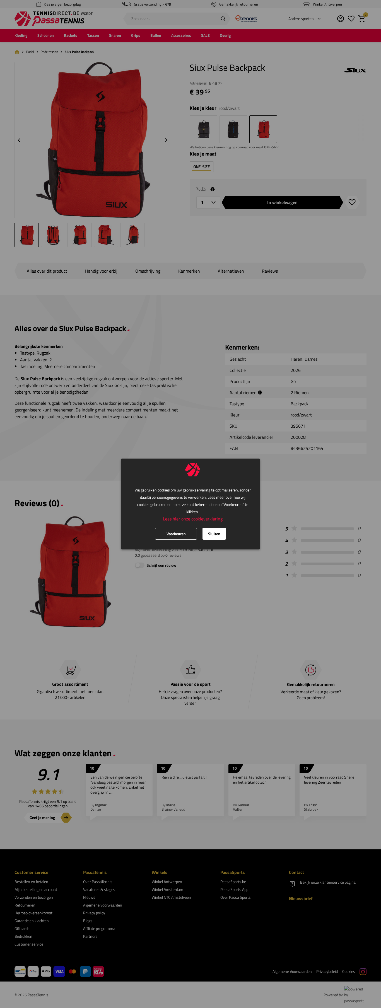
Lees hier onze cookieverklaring (193, 518)
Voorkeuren (176, 534)
